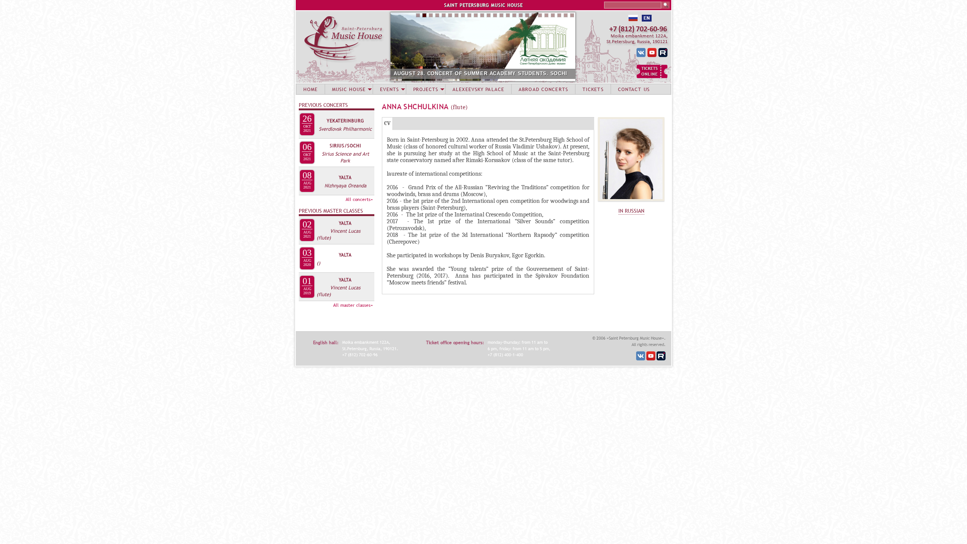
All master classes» (353, 305)
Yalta (345, 177)
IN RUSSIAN (631, 210)
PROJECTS (426, 89)
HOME (310, 89)
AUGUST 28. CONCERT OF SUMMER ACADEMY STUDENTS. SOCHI (480, 73)
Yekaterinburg (345, 120)
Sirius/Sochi (345, 145)
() (318, 263)
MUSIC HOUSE (348, 89)
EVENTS (389, 89)
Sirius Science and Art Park (345, 157)
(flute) (324, 237)
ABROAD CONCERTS (543, 89)
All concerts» (359, 199)
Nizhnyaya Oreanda (345, 185)
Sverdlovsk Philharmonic (345, 128)
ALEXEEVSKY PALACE (478, 89)
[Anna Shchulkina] (631, 202)
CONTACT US (634, 89)
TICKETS (593, 89)
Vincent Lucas (345, 230)
